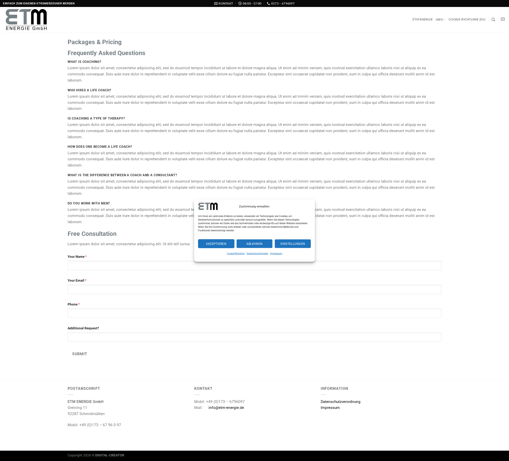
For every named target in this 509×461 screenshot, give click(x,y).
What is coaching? (84, 62)
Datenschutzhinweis (257, 253)
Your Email (77, 280)
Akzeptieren (216, 244)
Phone (74, 304)
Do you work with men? (89, 203)
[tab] (254, 61)
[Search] (493, 19)
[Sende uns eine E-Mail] (503, 19)
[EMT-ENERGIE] (33, 19)
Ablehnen (254, 244)
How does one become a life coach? (100, 147)
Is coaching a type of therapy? (96, 118)
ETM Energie (423, 19)
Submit (79, 354)
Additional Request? (83, 328)
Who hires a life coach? (89, 90)
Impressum (276, 253)
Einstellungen (293, 244)
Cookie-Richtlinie (236, 253)
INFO (439, 19)
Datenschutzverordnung (340, 401)
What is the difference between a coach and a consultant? (122, 175)
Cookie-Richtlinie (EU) (467, 19)
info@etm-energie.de (226, 407)
